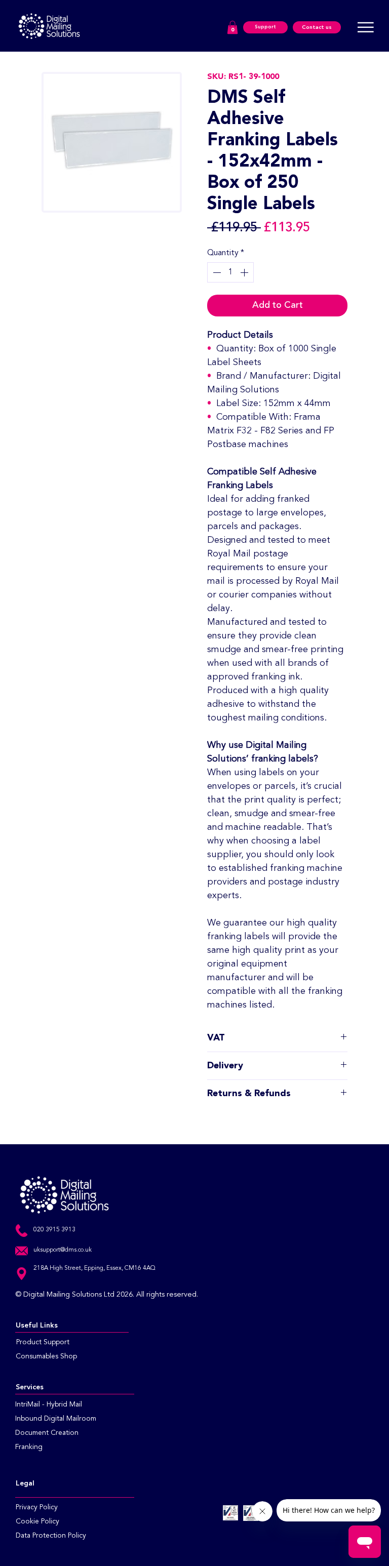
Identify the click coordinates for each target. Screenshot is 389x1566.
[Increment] (245, 272)
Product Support (42, 1342)
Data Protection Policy (51, 1535)
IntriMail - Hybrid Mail (48, 1404)
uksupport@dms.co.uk (62, 1250)
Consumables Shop (46, 1356)
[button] (232, 27)
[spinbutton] (230, 272)
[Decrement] (216, 272)
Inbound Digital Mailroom (55, 1418)
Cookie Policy (37, 1521)
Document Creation (47, 1432)
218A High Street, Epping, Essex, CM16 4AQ (94, 1268)
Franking (30, 1447)
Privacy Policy (37, 1507)
